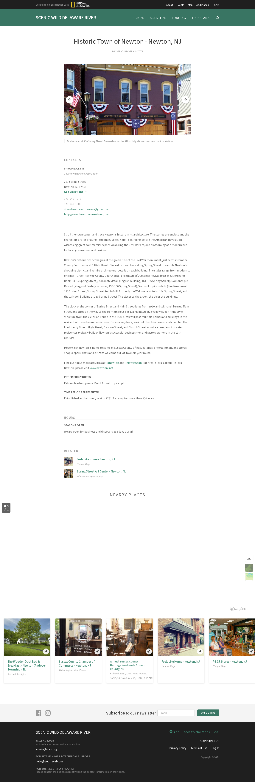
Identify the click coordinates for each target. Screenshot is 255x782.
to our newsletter (131, 713)
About (169, 5)
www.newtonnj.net (101, 368)
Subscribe (208, 712)
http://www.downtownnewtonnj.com (87, 214)
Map (190, 5)
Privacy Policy (177, 748)
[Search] (217, 18)
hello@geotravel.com (49, 761)
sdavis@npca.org (46, 749)
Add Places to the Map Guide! (196, 732)
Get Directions (73, 191)
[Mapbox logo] (238, 609)
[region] (127, 557)
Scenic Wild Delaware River (66, 17)
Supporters (209, 741)
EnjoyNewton (133, 363)
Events (180, 5)
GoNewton (112, 363)
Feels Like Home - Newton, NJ (96, 459)
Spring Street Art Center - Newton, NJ (101, 471)
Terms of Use (199, 748)
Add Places (202, 5)
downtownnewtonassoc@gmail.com (87, 209)
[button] (69, 99)
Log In (216, 5)
